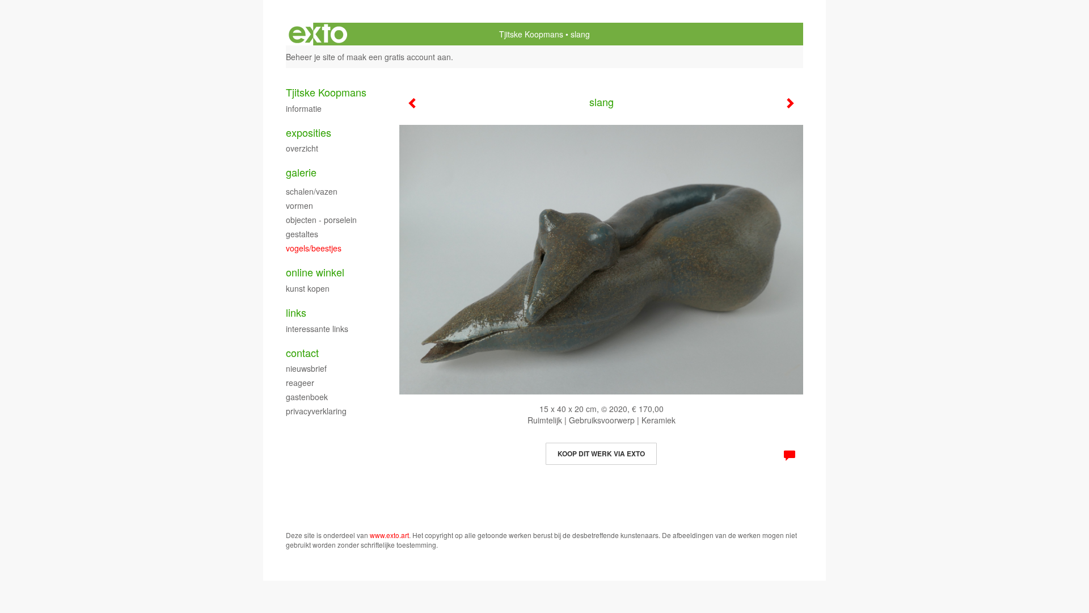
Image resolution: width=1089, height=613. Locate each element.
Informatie (304, 108)
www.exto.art (389, 535)
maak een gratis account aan (399, 56)
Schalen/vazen (311, 191)
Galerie (301, 172)
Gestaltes (302, 234)
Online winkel (315, 272)
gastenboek (307, 396)
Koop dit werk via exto (601, 453)
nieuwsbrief (306, 368)
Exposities (308, 132)
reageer (300, 382)
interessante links (317, 328)
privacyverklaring (316, 411)
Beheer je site (310, 56)
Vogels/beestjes (313, 248)
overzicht (302, 148)
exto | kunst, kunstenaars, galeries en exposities (318, 34)
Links (296, 312)
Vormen (299, 205)
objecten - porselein (321, 219)
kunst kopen (308, 288)
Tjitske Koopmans (531, 34)
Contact (302, 353)
